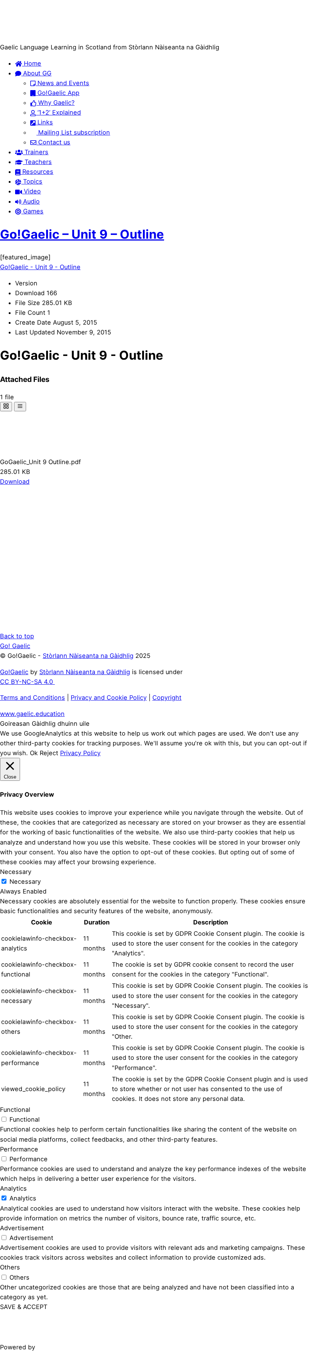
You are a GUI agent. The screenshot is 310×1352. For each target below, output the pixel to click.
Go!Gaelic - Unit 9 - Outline (40, 267)
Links (44, 122)
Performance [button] (19, 1149)
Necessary (25, 881)
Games (32, 211)
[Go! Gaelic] (29, 37)
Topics (31, 181)
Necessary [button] (15, 871)
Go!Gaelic (14, 672)
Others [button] (10, 1267)
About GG (36, 73)
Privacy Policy (80, 753)
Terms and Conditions (32, 697)
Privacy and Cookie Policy (109, 697)
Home (31, 63)
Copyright (166, 697)
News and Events (62, 83)
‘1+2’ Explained (58, 112)
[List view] (20, 406)
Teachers (37, 162)
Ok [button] (34, 753)
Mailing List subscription (73, 132)
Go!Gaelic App (57, 93)
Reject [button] (49, 753)
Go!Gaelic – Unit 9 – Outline (82, 234)
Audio (30, 201)
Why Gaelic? (55, 102)
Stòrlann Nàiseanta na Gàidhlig (88, 655)
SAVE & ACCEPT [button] (23, 1307)
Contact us (53, 142)
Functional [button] (15, 1109)
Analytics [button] (13, 1188)
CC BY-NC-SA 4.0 (27, 681)
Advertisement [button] (22, 1228)
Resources (36, 171)
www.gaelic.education (32, 713)
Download (14, 481)
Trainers (35, 152)
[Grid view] (6, 406)
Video (31, 191)
